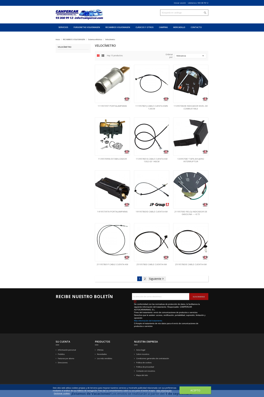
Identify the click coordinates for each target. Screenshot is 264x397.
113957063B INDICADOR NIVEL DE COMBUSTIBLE (191, 107)
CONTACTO (196, 27)
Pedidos (61, 354)
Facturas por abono (65, 358)
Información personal (66, 350)
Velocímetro (64, 47)
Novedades (102, 354)
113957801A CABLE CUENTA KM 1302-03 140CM (151, 160)
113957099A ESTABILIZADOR (112, 158)
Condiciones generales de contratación (152, 358)
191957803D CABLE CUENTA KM (151, 211)
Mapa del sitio (142, 375)
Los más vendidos (104, 358)
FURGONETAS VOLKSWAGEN (87, 27)
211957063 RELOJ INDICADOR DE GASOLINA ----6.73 (190, 213)
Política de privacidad (145, 367)
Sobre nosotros (142, 354)
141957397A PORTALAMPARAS (112, 211)
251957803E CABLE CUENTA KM (191, 264)
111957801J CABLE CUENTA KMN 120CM (151, 107)
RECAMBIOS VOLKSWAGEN (117, 27)
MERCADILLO (179, 27)
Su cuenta (63, 341)
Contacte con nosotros (145, 371)
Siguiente (157, 279)
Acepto (195, 390)
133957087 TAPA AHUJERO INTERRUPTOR (190, 160)
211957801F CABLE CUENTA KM (112, 264)
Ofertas (100, 350)
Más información (164, 390)
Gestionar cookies (62, 393)
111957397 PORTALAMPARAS (112, 105)
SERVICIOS (63, 27)
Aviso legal (140, 350)
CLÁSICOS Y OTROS (144, 27)
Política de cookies (144, 362)
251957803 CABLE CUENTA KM (151, 264)
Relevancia (190, 55)
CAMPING (163, 27)
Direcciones (62, 362)
